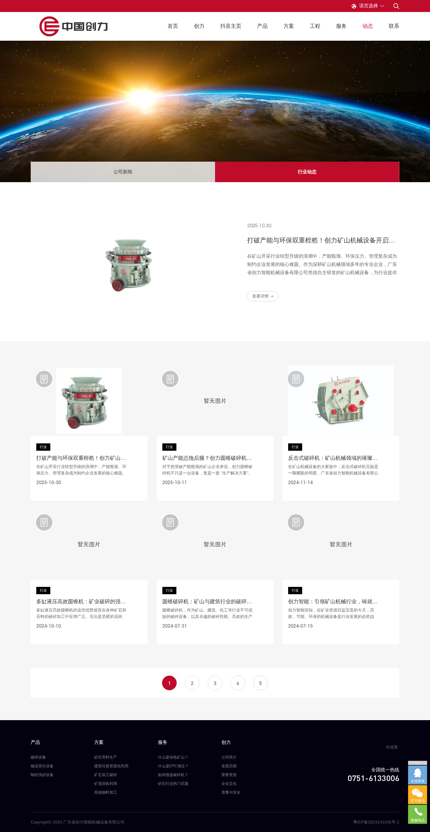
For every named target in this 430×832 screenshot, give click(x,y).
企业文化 (229, 783)
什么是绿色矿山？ (173, 757)
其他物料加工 (105, 792)
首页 (173, 26)
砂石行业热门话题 (173, 783)
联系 (394, 26)
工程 (315, 26)
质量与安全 (230, 792)
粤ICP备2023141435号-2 (376, 822)
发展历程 (229, 766)
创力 (199, 26)
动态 (367, 26)
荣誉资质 (229, 775)
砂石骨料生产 (105, 757)
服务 (341, 26)
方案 (288, 26)
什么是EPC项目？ (173, 766)
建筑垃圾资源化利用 (111, 766)
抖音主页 (230, 26)
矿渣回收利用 (105, 783)
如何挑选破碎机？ (173, 775)
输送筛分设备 (42, 766)
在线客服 (392, 749)
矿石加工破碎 (105, 775)
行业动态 (307, 171)
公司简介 (229, 757)
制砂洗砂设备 (42, 775)
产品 (262, 26)
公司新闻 (122, 171)
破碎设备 (38, 757)
